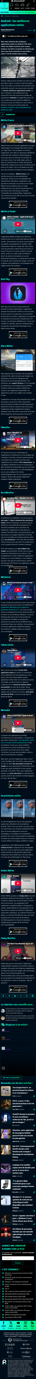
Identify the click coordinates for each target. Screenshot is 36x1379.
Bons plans (15, 1192)
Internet (14, 1240)
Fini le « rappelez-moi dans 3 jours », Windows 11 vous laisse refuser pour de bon (23, 1218)
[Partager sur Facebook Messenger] (21, 996)
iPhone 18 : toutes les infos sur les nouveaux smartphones (18, 1278)
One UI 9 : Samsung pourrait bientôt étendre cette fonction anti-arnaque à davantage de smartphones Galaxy (23, 1151)
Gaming (16, 8)
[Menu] (2, 1)
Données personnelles (26, 1334)
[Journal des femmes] (10, 1344)
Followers (11, 1327)
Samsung (15, 1160)
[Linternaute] (26, 1348)
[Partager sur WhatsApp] (26, 996)
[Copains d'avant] (26, 1352)
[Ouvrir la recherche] (34, 1)
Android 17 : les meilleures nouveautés (16, 1282)
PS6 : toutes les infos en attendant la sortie (18, 1291)
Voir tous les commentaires (11, 1077)
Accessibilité (13, 1336)
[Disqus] (18, 1052)
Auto (22, 8)
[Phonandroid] (4, 1362)
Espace (27, 8)
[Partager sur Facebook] (9, 996)
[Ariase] (26, 1356)
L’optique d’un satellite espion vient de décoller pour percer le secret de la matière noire (23, 1168)
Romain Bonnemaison (7, 29)
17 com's (30, 30)
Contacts (30, 1333)
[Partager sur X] (3, 996)
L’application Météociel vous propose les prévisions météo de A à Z (15, 608)
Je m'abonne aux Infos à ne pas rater (18, 36)
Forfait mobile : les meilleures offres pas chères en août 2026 (17, 1311)
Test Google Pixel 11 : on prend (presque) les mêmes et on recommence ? (23, 1090)
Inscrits (25, 1327)
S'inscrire (18, 1263)
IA (13, 1125)
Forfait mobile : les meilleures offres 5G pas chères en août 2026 (18, 1307)
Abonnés (18, 1327)
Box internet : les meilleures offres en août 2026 (18, 1302)
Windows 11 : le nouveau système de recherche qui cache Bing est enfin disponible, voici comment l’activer (22, 1202)
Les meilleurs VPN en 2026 (13, 1317)
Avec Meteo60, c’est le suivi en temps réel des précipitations (17, 741)
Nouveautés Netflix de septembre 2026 (17, 1294)
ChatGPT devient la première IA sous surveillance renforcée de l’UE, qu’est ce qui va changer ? (23, 1118)
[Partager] (34, 30)
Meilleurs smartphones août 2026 (15, 1315)
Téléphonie (4, 8)
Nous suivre (32, 996)
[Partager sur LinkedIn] (15, 996)
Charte (7, 1336)
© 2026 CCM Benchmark (24, 1336)
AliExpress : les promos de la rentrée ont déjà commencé (18, 1274)
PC (11, 8)
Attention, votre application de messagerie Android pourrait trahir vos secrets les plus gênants (23, 1134)
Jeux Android (13, 12)
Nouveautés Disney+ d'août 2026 (15, 1296)
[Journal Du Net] (10, 1348)
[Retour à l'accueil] (18, 1)
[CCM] (26, 1344)
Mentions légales (14, 1334)
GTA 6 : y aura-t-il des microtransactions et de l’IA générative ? (23, 1103)
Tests (13, 1096)
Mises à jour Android (23, 12)
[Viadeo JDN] (10, 1356)
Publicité (6, 1334)
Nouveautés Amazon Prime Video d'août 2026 (19, 1299)
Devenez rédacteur (21, 1333)
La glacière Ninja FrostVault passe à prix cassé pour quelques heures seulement (23, 1184)
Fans (3, 1327)
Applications (15, 16)
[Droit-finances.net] (10, 1352)
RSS (32, 1327)
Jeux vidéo (15, 1109)
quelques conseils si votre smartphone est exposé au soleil (16, 108)
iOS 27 (7, 1289)
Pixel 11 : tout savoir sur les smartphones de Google (18, 1285)
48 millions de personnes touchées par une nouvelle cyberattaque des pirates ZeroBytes (22, 1233)
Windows (15, 1211)
